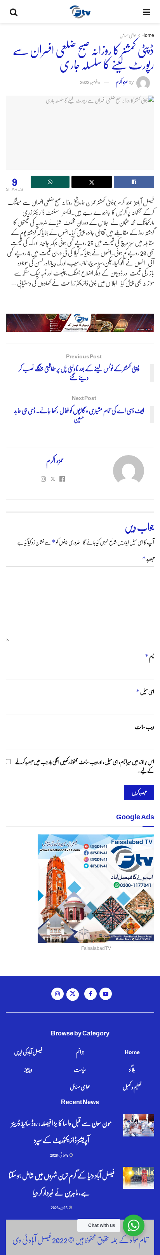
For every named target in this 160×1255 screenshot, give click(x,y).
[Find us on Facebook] (90, 994)
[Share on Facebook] (134, 182)
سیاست (80, 1069)
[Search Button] (13, 11)
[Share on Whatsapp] (50, 182)
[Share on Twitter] (91, 182)
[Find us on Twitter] (72, 994)
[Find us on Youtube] (105, 994)
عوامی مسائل (128, 35)
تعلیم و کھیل (132, 1086)
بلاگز (132, 1069)
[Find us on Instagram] (57, 994)
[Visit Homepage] (80, 11)
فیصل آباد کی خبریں (28, 1051)
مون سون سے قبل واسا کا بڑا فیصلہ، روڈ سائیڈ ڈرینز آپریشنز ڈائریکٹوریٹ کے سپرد (62, 1131)
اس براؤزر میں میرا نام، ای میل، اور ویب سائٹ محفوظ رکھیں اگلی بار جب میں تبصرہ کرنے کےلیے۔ (84, 766)
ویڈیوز (28, 1069)
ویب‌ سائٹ (144, 726)
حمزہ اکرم (122, 81)
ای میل (145, 691)
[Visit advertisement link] (80, 323)
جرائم (80, 1051)
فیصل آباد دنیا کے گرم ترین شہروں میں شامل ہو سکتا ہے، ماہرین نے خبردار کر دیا (62, 1184)
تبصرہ (148, 558)
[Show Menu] (146, 11)
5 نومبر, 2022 (90, 81)
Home (147, 35)
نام (149, 656)
